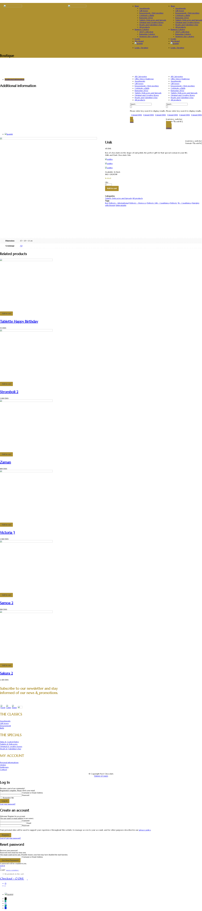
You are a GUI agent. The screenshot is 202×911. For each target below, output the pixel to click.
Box (106, 203)
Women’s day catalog (184, 36)
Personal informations (9, 762)
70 (21, 246)
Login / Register (177, 47)
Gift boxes (179, 10)
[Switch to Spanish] (175, 43)
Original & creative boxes (11, 746)
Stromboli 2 (9, 392)
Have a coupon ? (12, 870)
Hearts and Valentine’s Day (186, 25)
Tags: (107, 200)
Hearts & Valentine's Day (10, 749)
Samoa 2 (6, 603)
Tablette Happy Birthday (19, 321)
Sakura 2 (6, 673)
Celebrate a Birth (182, 15)
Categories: (110, 196)
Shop (173, 6)
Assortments (180, 8)
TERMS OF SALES (101, 776)
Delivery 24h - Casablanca (158, 203)
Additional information (14, 79)
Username (26, 821)
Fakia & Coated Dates (9, 742)
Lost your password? (7, 804)
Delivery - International (119, 203)
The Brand (175, 41)
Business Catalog (178, 29)
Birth (2, 728)
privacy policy (145, 830)
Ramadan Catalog (183, 34)
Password (25, 795)
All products (180, 27)
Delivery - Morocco (137, 203)
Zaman (5, 462)
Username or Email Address (32, 793)
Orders (3, 765)
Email (29, 823)
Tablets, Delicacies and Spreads (188, 20)
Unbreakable (121, 205)
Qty (106, 182)
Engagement (5, 726)
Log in (2, 838)
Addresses (4, 767)
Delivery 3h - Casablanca (180, 203)
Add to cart (112, 188)
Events (173, 39)
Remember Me (8, 798)
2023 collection (182, 32)
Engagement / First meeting (187, 13)
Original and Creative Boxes (187, 22)
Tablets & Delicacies (8, 744)
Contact (3, 769)
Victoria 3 (7, 532)
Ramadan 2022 (182, 18)
